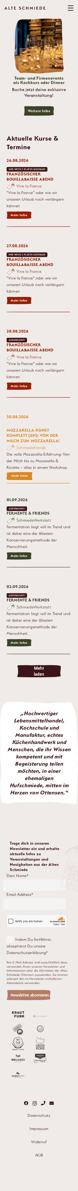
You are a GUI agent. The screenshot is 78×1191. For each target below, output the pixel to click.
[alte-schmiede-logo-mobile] (24, 8)
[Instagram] (35, 1103)
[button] (70, 8)
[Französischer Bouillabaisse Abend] (39, 193)
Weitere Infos (39, 111)
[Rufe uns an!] (43, 1103)
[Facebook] (26, 1103)
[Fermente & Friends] (39, 533)
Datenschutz (39, 1115)
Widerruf (39, 1142)
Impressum (39, 1128)
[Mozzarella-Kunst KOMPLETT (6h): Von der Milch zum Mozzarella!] (39, 448)
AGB (39, 1155)
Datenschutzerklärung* (27, 952)
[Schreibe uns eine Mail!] (51, 1103)
